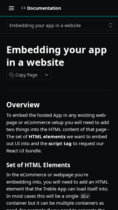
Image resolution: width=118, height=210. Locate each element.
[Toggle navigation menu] (11, 8)
